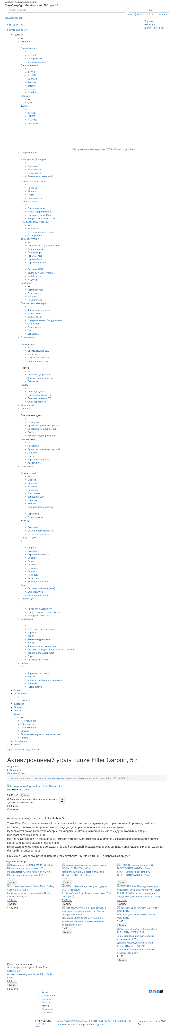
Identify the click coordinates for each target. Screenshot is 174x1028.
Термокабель (35, 259)
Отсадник (33, 567)
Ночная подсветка (38, 360)
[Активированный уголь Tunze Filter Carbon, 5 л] (32, 969)
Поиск (149, 9)
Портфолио (20, 741)
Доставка (19, 703)
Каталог (18, 34)
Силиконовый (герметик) (41, 588)
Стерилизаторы (36, 208)
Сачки (31, 561)
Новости (25, 700)
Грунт (31, 656)
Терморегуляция (30, 238)
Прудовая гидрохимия (40, 608)
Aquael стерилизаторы (40, 211)
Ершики (32, 557)
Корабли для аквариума (41, 652)
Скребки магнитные (38, 554)
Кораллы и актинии (38, 673)
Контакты (19, 744)
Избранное (13, 766)
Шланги (32, 191)
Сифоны (32, 547)
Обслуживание (29, 727)
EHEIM (31, 85)
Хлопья (32, 503)
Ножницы (33, 574)
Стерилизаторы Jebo (39, 215)
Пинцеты (32, 571)
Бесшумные (34, 172)
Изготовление (28, 720)
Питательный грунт (38, 659)
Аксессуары (34, 293)
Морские (25, 95)
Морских (32, 479)
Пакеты (32, 564)
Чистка (24, 737)
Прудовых (33, 483)
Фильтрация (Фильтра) (33, 159)
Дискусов (33, 489)
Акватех (32, 82)
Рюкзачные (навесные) (40, 176)
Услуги (17, 713)
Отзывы (18, 710)
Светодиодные (36, 391)
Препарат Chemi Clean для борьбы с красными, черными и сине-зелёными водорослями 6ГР (83, 921)
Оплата (18, 707)
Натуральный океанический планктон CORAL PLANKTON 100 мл (83, 873)
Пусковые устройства (39, 374)
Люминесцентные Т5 (39, 394)
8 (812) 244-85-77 (138, 14)
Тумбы (24, 106)
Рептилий (33, 527)
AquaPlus (33, 92)
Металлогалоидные (38, 357)
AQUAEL (32, 75)
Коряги (31, 635)
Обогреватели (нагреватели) (44, 245)
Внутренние (34, 169)
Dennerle (32, 78)
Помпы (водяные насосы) (35, 221)
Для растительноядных (40, 506)
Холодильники (36, 248)
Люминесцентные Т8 (39, 398)
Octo (30, 102)
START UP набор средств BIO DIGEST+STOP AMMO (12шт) (133, 873)
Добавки (32, 452)
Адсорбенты (34, 462)
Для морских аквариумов (35, 303)
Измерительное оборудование (45, 320)
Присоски (33, 187)
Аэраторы (26, 282)
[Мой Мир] (158, 991)
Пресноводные (29, 48)
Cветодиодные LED (38, 350)
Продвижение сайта (149, 1021)
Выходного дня (36, 496)
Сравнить (15, 769)
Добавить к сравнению (62, 800)
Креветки (33, 683)
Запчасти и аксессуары (34, 181)
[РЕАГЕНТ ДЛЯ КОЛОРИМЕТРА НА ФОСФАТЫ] (142, 909)
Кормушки (33, 513)
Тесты (31, 330)
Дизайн (25, 730)
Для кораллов (35, 591)
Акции (17, 690)
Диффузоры (34, 276)
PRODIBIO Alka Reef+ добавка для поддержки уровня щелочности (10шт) (138, 894)
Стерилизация (29, 201)
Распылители (35, 299)
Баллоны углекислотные (41, 272)
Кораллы (32, 632)
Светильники (28, 343)
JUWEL (32, 72)
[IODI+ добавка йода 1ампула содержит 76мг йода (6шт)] (87, 887)
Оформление (28, 724)
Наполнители (35, 198)
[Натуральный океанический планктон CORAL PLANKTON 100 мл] (87, 866)
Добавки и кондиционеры (42, 428)
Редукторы (33, 279)
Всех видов (34, 493)
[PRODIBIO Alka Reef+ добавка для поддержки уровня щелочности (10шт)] (142, 887)
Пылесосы (33, 578)
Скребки (32, 551)
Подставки (33, 123)
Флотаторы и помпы (39, 310)
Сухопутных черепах (39, 534)
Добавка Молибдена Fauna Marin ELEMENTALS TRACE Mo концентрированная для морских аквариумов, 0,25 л (135, 947)
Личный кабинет (16, 773)
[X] (161, 991)
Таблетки (33, 500)
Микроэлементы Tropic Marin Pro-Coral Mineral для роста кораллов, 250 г (28, 873)
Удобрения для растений (42, 435)
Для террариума (37, 401)
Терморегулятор (37, 262)
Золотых (32, 486)
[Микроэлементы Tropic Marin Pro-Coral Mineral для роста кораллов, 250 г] (32, 866)
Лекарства (33, 422)
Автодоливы (34, 313)
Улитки (31, 676)
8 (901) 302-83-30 (158, 14)
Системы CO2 (35, 269)
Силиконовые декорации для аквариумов (51, 649)
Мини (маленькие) (38, 61)
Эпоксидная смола (38, 581)
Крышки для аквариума (41, 377)
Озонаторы (34, 323)
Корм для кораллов (38, 459)
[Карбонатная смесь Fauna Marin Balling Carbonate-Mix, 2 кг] (32, 887)
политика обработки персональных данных (81, 1024)
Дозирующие (35, 235)
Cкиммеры (33, 333)
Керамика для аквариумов (42, 646)
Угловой (32, 55)
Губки (31, 194)
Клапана (32, 296)
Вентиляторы (35, 252)
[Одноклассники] (154, 991)
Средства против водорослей (44, 425)
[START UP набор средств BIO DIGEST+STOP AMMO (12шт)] (142, 866)
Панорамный (35, 58)
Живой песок (35, 316)
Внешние (33, 166)
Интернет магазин (20, 778)
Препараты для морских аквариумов (54, 778)
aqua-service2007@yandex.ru (23, 749)
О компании (20, 693)
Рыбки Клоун (35, 686)
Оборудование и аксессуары (44, 612)
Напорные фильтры (39, 615)
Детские (32, 89)
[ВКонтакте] (150, 991)
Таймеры (33, 381)
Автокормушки (36, 517)
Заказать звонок (13, 17)
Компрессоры (35, 289)
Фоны (31, 642)
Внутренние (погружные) (41, 231)
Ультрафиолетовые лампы (42, 218)
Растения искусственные (41, 629)
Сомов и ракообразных (40, 530)
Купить (25, 795)
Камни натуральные (39, 639)
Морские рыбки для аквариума (45, 679)
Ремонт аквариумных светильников (40, 734)
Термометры (35, 255)
